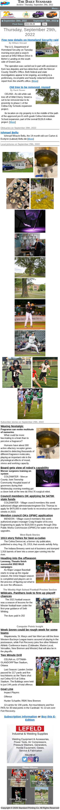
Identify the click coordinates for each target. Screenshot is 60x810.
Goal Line (7, 689)
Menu (55, 8)
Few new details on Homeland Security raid (30, 40)
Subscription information (20, 716)
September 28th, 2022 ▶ (46, 20)
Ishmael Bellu (9, 132)
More (35, 81)
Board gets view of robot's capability (25, 467)
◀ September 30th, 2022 (14, 20)
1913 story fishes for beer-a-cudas (23, 538)
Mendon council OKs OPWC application (27, 515)
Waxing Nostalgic (12, 426)
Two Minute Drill (11, 655)
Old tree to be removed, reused (30, 87)
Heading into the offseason (18, 558)
